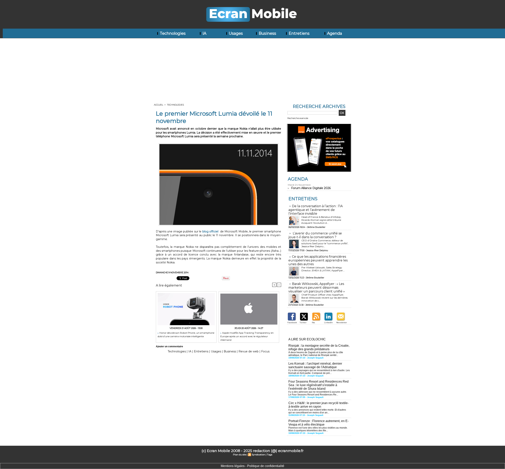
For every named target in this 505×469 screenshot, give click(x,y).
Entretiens (299, 33)
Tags (269, 454)
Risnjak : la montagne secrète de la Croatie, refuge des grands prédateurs (318, 347)
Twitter (303, 322)
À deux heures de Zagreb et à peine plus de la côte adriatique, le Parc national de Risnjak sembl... (315, 354)
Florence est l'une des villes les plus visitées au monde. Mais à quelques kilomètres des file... (318, 429)
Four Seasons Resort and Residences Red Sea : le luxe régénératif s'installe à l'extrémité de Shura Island (318, 385)
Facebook (292, 322)
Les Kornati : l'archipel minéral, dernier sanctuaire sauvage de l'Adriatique (315, 365)
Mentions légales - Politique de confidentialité (252, 466)
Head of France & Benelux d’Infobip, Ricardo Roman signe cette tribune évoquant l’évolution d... (321, 219)
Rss (313, 322)
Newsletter (341, 322)
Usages (235, 33)
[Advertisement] (252, 67)
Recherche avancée (297, 118)
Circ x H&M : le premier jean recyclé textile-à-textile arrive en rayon (318, 404)
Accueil (158, 104)
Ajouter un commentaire (169, 346)
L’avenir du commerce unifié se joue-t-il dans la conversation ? (315, 235)
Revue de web (248, 351)
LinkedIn (328, 322)
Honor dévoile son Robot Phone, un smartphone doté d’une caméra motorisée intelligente (186, 334)
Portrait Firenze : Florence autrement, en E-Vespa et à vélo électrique (318, 422)
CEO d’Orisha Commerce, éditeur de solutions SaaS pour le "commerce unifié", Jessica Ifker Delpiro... (324, 243)
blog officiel (210, 231)
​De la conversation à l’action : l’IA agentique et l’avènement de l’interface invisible (315, 209)
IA (203, 33)
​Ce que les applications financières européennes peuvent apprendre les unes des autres (318, 260)
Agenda (334, 33)
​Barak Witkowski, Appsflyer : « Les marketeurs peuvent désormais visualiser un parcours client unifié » (316, 287)
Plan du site (239, 454)
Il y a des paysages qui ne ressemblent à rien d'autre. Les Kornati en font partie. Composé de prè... (319, 371)
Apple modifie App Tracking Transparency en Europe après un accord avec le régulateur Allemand (247, 336)
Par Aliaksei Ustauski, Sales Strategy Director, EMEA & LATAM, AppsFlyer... (323, 269)
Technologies (172, 33)
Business (267, 33)
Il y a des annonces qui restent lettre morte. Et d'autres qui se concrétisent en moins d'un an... (317, 411)
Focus (265, 351)
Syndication (258, 454)
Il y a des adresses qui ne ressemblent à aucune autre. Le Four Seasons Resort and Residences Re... (317, 393)
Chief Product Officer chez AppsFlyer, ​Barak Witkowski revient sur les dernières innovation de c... (324, 297)
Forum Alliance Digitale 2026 (311, 188)
